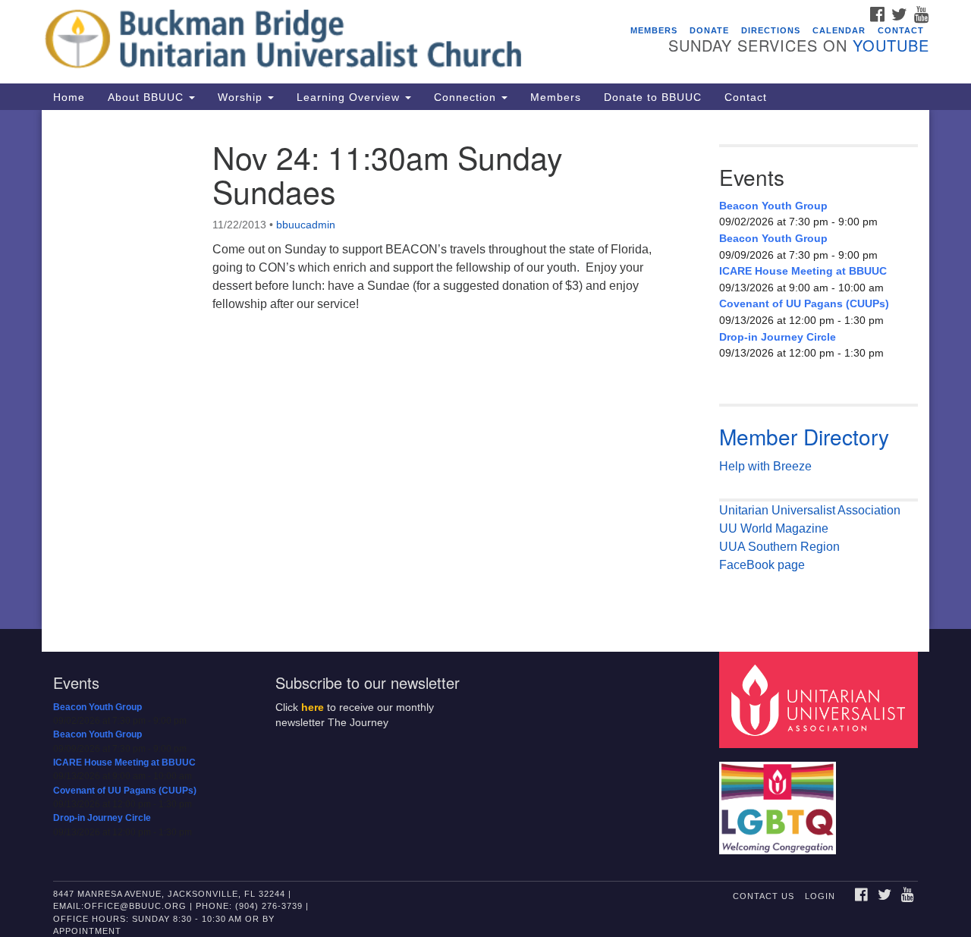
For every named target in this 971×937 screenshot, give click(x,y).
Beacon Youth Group (773, 206)
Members (653, 30)
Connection (467, 97)
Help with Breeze (765, 466)
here (312, 707)
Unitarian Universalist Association (809, 510)
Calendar (839, 30)
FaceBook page (762, 564)
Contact (901, 30)
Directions (770, 30)
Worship (242, 97)
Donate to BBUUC (653, 97)
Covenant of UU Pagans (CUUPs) (804, 303)
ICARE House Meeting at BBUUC (803, 271)
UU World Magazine (773, 528)
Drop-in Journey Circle (777, 337)
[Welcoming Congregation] (780, 801)
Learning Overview (350, 97)
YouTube (891, 45)
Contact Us (763, 896)
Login (820, 896)
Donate (709, 30)
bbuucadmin (305, 225)
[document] (485, 369)
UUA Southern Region (779, 546)
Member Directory (804, 436)
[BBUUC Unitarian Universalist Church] (301, 41)
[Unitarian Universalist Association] (820, 699)
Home (69, 97)
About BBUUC (147, 97)
